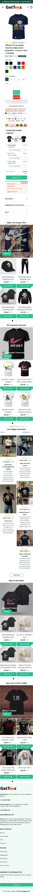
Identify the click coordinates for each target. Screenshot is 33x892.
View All (7, 253)
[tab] (15, 37)
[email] (7, 814)
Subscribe (16, 885)
